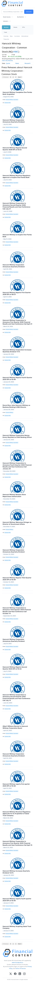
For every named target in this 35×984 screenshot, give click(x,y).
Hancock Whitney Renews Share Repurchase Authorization (14, 495)
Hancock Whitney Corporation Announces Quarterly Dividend (14, 121)
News (11, 36)
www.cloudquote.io (17, 962)
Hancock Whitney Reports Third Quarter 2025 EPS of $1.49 (17, 579)
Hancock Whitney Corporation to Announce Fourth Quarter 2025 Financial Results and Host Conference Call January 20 (17, 466)
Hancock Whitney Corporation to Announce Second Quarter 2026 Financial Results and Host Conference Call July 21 (16, 206)
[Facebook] (15, 974)
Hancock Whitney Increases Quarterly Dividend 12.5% (16, 872)
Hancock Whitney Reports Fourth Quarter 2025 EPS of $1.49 (17, 378)
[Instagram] (24, 974)
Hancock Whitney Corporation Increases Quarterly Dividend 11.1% (17, 351)
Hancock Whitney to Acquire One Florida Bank (17, 235)
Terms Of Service (20, 968)
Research (27, 63)
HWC (15, 51)
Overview (6, 36)
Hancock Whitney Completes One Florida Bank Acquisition (17, 93)
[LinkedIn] (20, 974)
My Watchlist (20, 17)
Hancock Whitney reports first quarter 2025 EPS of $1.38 (16, 785)
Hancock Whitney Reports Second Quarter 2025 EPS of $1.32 (15, 668)
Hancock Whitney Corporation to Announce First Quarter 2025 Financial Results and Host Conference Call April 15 (17, 843)
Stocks (15, 27)
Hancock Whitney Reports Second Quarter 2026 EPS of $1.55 (15, 149)
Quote (8, 63)
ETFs (23, 27)
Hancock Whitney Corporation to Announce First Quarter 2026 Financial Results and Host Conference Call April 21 (17, 322)
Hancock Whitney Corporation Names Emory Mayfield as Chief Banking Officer (17, 436)
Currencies (17, 36)
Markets (6, 27)
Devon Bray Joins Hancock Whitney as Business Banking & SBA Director (16, 406)
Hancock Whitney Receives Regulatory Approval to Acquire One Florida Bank (16, 176)
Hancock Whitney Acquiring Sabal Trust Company (17, 927)
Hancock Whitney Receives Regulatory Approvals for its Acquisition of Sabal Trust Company (16, 813)
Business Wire (7, 102)
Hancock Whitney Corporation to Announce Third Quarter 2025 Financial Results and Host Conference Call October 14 (17, 610)
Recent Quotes (7, 17)
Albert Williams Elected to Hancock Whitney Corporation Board (15, 727)
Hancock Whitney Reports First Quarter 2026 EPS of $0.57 (17, 293)
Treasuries (6, 39)
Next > (20, 77)
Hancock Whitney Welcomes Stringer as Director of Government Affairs (17, 523)
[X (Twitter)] (11, 974)
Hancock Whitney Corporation (12, 99)
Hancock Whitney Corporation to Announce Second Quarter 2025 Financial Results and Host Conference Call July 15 (16, 697)
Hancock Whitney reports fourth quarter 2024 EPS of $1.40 (17, 899)
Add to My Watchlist (7, 60)
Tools (5, 32)
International (24, 36)
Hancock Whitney (9, 412)
